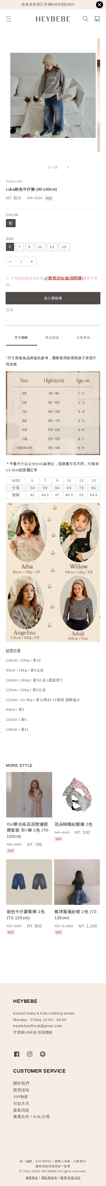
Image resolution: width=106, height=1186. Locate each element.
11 (40, 247)
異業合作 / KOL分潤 (31, 1116)
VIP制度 (20, 1097)
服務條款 (32, 1177)
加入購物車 (53, 298)
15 (64, 247)
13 (52, 247)
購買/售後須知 (70, 1177)
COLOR (12, 215)
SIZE (10, 238)
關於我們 (21, 1083)
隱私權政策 (49, 1177)
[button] (8, 19)
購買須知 (21, 1090)
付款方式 (21, 1103)
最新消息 (21, 1110)
